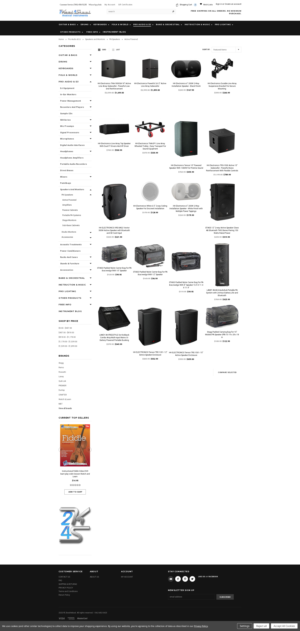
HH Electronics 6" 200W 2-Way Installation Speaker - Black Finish (186, 84)
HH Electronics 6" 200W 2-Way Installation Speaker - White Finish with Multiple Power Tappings (186, 208)
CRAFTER (63, 395)
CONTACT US (64, 577)
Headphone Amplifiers (71, 158)
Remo (61, 367)
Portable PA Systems (71, 215)
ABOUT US (94, 577)
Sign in (219, 4)
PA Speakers (114, 39)
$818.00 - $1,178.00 (67, 337)
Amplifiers (67, 205)
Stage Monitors (69, 220)
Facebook (178, 579)
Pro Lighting (223, 24)
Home (61, 39)
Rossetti (62, 372)
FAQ (60, 580)
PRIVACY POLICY (66, 588)
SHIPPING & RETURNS (68, 584)
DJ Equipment (67, 88)
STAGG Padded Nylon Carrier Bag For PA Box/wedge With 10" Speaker (114, 269)
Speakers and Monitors (95, 39)
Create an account (233, 4)
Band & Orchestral (168, 24)
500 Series (65, 120)
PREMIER (62, 386)
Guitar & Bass (67, 24)
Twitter (192, 579)
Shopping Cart (188, 5)
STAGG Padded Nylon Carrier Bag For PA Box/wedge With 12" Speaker (150, 273)
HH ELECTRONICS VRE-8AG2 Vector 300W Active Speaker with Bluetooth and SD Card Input (114, 230)
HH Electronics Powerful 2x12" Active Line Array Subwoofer (150, 84)
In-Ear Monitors (68, 94)
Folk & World (120, 24)
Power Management (70, 101)
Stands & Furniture (69, 263)
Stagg (61, 363)
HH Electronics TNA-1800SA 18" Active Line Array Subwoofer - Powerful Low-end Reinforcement (114, 86)
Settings (245, 626)
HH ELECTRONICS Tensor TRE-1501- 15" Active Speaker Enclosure (186, 353)
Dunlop (62, 390)
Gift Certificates (125, 5)
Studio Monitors (69, 232)
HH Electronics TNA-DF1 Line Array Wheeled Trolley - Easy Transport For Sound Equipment (150, 146)
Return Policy (64, 595)
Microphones (67, 139)
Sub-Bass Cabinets (71, 225)
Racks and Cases (69, 257)
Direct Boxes (66, 170)
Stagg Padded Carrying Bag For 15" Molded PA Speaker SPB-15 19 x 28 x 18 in (222, 334)
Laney (61, 376)
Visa (62, 618)
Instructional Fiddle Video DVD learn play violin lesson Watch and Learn (75, 474)
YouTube (171, 579)
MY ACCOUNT (127, 577)
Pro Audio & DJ (142, 24)
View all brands (65, 408)
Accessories (67, 237)
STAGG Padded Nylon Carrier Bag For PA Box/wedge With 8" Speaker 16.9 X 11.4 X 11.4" (186, 285)
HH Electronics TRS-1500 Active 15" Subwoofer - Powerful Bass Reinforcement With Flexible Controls (222, 168)
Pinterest (185, 579)
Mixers (63, 177)
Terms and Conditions (68, 591)
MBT (60, 404)
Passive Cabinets (70, 210)
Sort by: (206, 50)
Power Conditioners (70, 251)
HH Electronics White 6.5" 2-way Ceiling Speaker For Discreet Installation (150, 207)
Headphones (66, 151)
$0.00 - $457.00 (65, 328)
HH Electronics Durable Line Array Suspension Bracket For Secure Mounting (222, 86)
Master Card (82, 618)
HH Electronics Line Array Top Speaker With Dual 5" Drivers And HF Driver (114, 144)
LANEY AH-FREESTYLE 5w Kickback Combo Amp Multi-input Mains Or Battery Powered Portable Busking (114, 337)
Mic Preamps (67, 126)
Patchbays (65, 183)
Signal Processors (69, 132)
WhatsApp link (95, 5)
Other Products (70, 32)
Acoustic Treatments (71, 244)
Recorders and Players (72, 107)
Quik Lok (62, 381)
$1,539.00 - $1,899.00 (68, 346)
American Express (71, 618)
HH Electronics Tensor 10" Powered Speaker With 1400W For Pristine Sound (186, 166)
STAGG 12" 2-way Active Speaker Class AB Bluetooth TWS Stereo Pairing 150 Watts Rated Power (222, 230)
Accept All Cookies (284, 626)
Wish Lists (208, 5)
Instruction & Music (197, 24)
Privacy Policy (201, 626)
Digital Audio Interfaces (72, 145)
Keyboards (100, 24)
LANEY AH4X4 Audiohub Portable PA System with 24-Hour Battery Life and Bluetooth (222, 293)
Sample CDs (66, 113)
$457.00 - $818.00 (66, 332)
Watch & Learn (65, 399)
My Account (110, 5)
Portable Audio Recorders (73, 164)
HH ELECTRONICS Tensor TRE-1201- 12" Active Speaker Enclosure (150, 353)
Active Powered (69, 200)
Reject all (261, 626)
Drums (85, 24)
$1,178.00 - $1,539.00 (68, 342)
